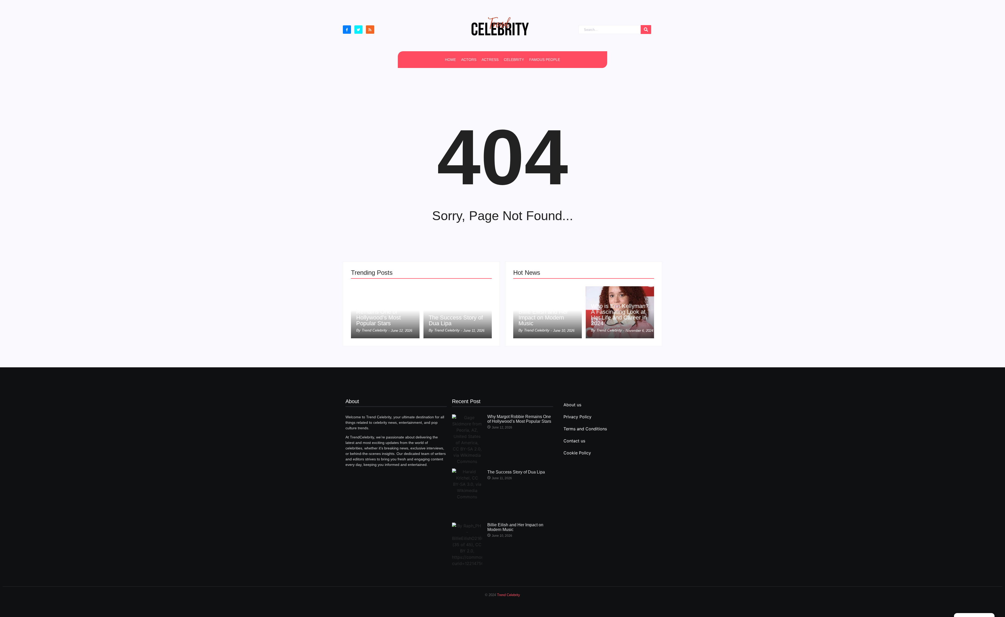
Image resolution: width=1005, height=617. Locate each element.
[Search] (646, 29)
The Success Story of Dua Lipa (456, 320)
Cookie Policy (577, 452)
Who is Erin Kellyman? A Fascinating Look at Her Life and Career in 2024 (620, 314)
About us (572, 404)
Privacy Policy (577, 416)
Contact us (574, 440)
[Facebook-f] (347, 29)
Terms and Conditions (585, 428)
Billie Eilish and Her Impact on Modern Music (543, 317)
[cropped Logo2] (500, 26)
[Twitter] (358, 29)
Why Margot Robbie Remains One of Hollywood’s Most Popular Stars (381, 314)
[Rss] (370, 29)
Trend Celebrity (508, 595)
